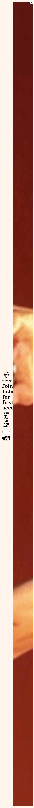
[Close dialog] (31, 2)
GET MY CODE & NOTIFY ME (6, 438)
